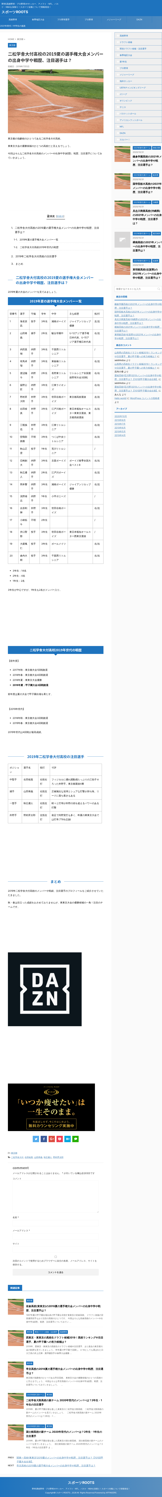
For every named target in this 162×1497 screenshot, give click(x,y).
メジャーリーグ (114, 19)
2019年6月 (120, 427)
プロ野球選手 (63, 19)
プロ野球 (89, 19)
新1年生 (123, 61)
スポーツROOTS (15, 12)
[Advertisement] (31, 183)
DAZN (139, 19)
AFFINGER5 (111, 1492)
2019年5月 (120, 431)
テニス (123, 107)
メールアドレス (21, 1230)
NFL (122, 126)
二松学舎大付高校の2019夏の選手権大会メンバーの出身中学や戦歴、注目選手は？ (57, 230)
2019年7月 (120, 423)
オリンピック (126, 100)
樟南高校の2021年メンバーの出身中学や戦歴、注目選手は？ (147, 246)
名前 (16, 1217)
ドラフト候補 (126, 42)
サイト (16, 1243)
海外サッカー (126, 81)
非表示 (60, 216)
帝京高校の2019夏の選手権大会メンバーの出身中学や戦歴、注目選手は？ (56, 1465)
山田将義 (38, 1157)
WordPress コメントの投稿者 (144, 398)
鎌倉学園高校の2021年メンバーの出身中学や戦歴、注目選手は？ (147, 160)
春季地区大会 (38, 19)
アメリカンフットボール (131, 120)
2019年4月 (120, 435)
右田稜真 (29, 1157)
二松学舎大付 (17, 1157)
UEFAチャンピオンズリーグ (133, 87)
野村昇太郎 (58, 1157)
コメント (17, 1178)
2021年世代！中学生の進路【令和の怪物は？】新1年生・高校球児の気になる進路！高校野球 (12, 27)
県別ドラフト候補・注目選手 (133, 48)
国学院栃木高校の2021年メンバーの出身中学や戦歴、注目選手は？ (147, 188)
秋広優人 (48, 1157)
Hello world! (121, 398)
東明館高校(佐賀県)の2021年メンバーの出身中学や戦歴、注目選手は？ (147, 273)
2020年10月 (121, 416)
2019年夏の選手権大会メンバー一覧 (39, 239)
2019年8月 (120, 420)
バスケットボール (128, 113)
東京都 (14, 1153)
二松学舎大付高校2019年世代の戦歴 (39, 247)
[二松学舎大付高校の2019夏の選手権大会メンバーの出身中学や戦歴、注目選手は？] (67, 1139)
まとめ (19, 263)
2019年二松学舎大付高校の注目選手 (36, 256)
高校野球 (13, 19)
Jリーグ (123, 94)
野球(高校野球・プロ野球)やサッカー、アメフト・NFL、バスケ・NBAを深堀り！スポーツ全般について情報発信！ (81, 1488)
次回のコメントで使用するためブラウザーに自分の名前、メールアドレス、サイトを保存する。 (55, 1262)
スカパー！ (125, 139)
